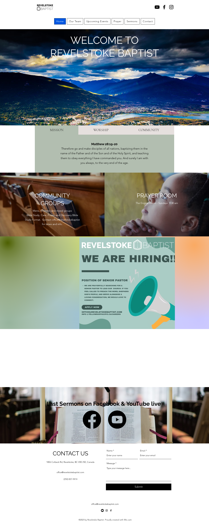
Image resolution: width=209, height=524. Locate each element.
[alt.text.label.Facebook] (164, 7)
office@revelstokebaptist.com (70, 472)
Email (142, 451)
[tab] (56, 130)
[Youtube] (157, 7)
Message (111, 463)
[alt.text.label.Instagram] (171, 7)
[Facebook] (92, 419)
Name (109, 451)
